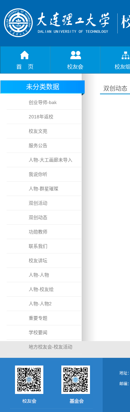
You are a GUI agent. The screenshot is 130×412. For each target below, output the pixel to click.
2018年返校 (41, 116)
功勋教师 (38, 231)
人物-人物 (39, 275)
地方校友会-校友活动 (50, 346)
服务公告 (38, 145)
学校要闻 (38, 332)
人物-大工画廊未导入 (50, 160)
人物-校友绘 (41, 289)
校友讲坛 (38, 260)
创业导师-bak (43, 102)
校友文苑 (38, 131)
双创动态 (38, 217)
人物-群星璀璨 (43, 188)
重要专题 (38, 318)
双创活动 (38, 203)
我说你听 (38, 174)
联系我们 (38, 246)
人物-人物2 (40, 303)
